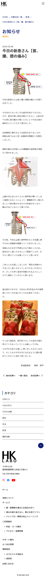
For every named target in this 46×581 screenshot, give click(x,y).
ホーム (5, 489)
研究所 (9, 558)
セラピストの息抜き (14, 554)
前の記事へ (10, 375)
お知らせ (6, 399)
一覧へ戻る (23, 375)
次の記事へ (35, 375)
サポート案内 (8, 539)
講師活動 (6, 436)
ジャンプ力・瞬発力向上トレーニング (22, 516)
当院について (8, 497)
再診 (4, 417)
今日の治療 (7, 411)
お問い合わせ (8, 563)
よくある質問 (8, 544)
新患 (4, 430)
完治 (4, 424)
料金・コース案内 (13, 526)
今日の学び (7, 405)
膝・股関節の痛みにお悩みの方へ (20, 507)
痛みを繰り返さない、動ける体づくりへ (23, 512)
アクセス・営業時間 (14, 531)
